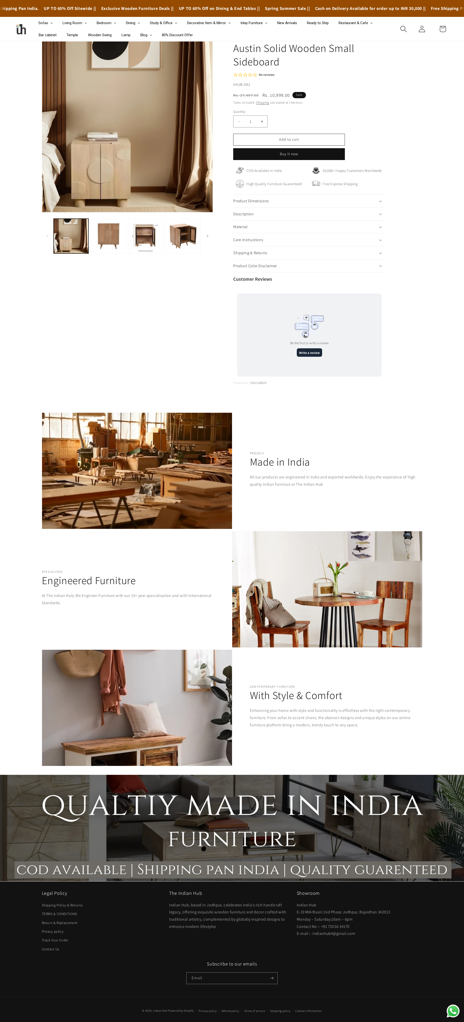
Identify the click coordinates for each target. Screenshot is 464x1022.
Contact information (308, 1011)
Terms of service (254, 1011)
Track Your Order (55, 940)
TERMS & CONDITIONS (59, 913)
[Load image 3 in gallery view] (145, 236)
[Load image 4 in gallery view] (183, 236)
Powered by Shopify (181, 1010)
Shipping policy (280, 1011)
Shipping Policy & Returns (62, 905)
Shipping (262, 102)
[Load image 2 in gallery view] (108, 236)
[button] (403, 29)
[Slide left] (47, 236)
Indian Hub (160, 1010)
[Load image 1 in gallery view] (71, 236)
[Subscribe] (271, 978)
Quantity (239, 111)
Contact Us (50, 948)
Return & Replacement (60, 922)
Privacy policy (53, 931)
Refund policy (230, 1011)
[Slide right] (207, 236)
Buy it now (289, 154)
